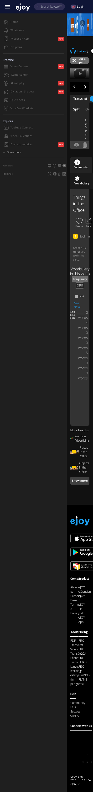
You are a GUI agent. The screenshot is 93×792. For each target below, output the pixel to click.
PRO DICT (81, 643)
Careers (75, 596)
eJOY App (81, 619)
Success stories (75, 713)
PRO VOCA (82, 651)
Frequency (80, 279)
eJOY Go (81, 598)
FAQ (73, 707)
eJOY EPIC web (81, 609)
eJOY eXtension (84, 589)
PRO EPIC (81, 668)
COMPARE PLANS (85, 677)
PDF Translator (76, 643)
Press (73, 600)
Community (77, 703)
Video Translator (76, 651)
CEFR (80, 285)
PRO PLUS (81, 660)
